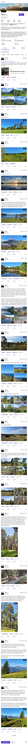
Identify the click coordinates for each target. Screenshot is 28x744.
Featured (23, 48)
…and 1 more (20, 192)
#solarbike (4, 54)
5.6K (8, 21)
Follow (21, 14)
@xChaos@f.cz (4, 15)
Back (4, 1)
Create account (5, 742)
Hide (25, 89)
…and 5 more (19, 224)
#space (22, 54)
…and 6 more (17, 251)
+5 (25, 54)
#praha (12, 54)
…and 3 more (16, 135)
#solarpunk (17, 54)
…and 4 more (22, 278)
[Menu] (26, 14)
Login (12, 742)
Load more (14, 735)
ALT (25, 132)
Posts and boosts (5, 52)
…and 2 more (19, 106)
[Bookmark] (20, 80)
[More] (26, 80)
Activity (5, 48)
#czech (8, 54)
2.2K (2, 21)
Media (14, 48)
